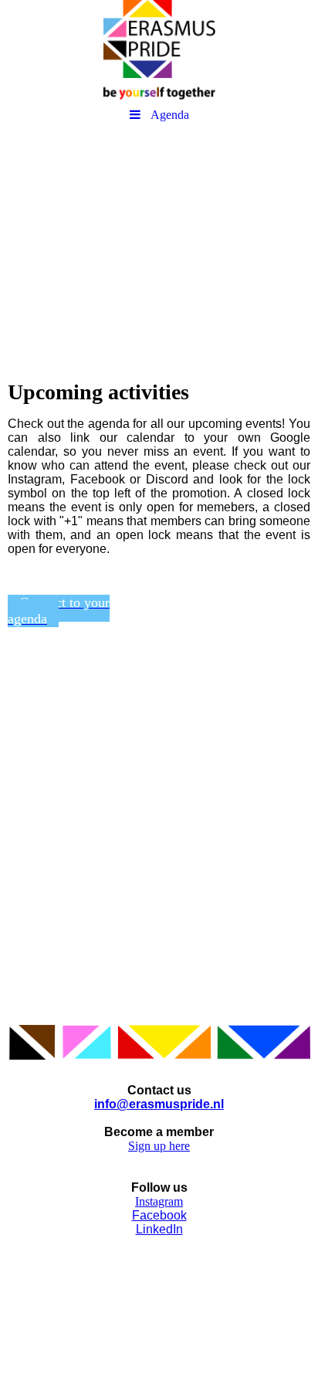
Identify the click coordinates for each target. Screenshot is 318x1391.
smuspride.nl (185, 1104)
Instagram (159, 1201)
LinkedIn (159, 1229)
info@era (120, 1104)
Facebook (159, 1215)
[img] (159, 50)
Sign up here (159, 1145)
